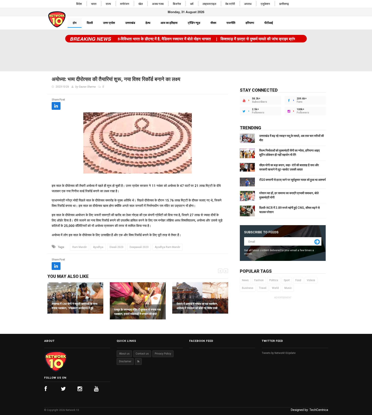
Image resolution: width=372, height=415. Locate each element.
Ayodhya (98, 247)
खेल (140, 4)
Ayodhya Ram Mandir (167, 247)
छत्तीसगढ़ (284, 4)
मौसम (213, 23)
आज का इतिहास (169, 23)
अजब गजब (158, 4)
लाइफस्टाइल (209, 4)
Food (298, 280)
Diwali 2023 (116, 247)
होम (74, 23)
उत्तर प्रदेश (109, 23)
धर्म (191, 4)
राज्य (108, 4)
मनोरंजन (124, 4)
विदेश (79, 4)
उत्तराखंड (130, 23)
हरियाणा (250, 23)
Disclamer (125, 361)
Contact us (142, 353)
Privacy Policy (163, 353)
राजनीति (230, 23)
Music (288, 288)
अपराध (247, 4)
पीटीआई (268, 23)
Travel (262, 288)
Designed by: (309, 410)
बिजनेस (177, 4)
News (245, 280)
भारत (93, 4)
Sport (287, 280)
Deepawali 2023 (139, 247)
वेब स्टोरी (230, 4)
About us (124, 353)
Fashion (259, 280)
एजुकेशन (265, 4)
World (275, 288)
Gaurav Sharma (87, 86)
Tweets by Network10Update (279, 353)
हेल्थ (148, 23)
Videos (311, 280)
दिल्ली (90, 23)
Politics (273, 280)
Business (247, 288)
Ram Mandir (79, 247)
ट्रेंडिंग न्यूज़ (194, 23)
